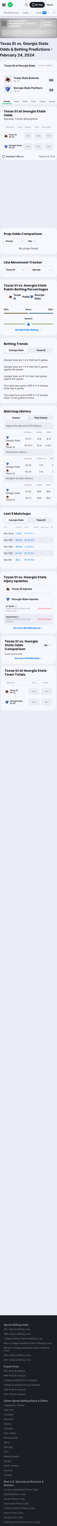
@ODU (19, 540)
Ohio (6, 1451)
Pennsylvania (10, 1437)
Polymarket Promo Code (16, 1503)
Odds (25, 101)
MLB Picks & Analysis (14, 1389)
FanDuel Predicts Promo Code (19, 1508)
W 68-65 (29, 540)
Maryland (8, 1419)
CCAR (19, 533)
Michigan (8, 1447)
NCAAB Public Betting (27, 329)
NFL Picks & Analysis (14, 1370)
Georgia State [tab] (16, 350)
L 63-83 (28, 546)
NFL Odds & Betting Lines (17, 1329)
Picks (33, 101)
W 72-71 (28, 533)
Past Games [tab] (41, 417)
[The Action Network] (10, 4)
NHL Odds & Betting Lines (17, 1359)
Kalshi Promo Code (13, 1512)
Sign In (50, 5)
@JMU (19, 546)
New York (9, 1409)
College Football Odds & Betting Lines (23, 1338)
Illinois (7, 1442)
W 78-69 (29, 559)
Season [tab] (16, 417)
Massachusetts (11, 1456)
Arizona (7, 1423)
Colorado (8, 1428)
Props (42, 101)
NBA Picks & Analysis (14, 1375)
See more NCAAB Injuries (27, 628)
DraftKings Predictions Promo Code (22, 1522)
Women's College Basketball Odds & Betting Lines (26, 1349)
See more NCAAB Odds (27, 658)
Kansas (7, 1461)
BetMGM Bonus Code (15, 1494)
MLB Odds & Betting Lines (17, 1355)
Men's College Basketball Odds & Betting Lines (28, 1343)
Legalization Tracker (14, 1405)
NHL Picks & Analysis (14, 1394)
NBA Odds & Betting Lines (17, 1333)
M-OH (19, 553)
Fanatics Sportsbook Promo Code (21, 1489)
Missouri (8, 1470)
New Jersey (10, 1433)
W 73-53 (29, 553)
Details (7, 101)
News (16, 101)
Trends (52, 101)
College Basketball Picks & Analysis (22, 1384)
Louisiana (8, 1414)
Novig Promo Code (13, 1517)
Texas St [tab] (40, 350)
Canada (8, 1475)
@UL (18, 559)
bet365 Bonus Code (14, 1498)
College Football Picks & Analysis (20, 1380)
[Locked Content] (28, 324)
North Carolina (11, 1465)
